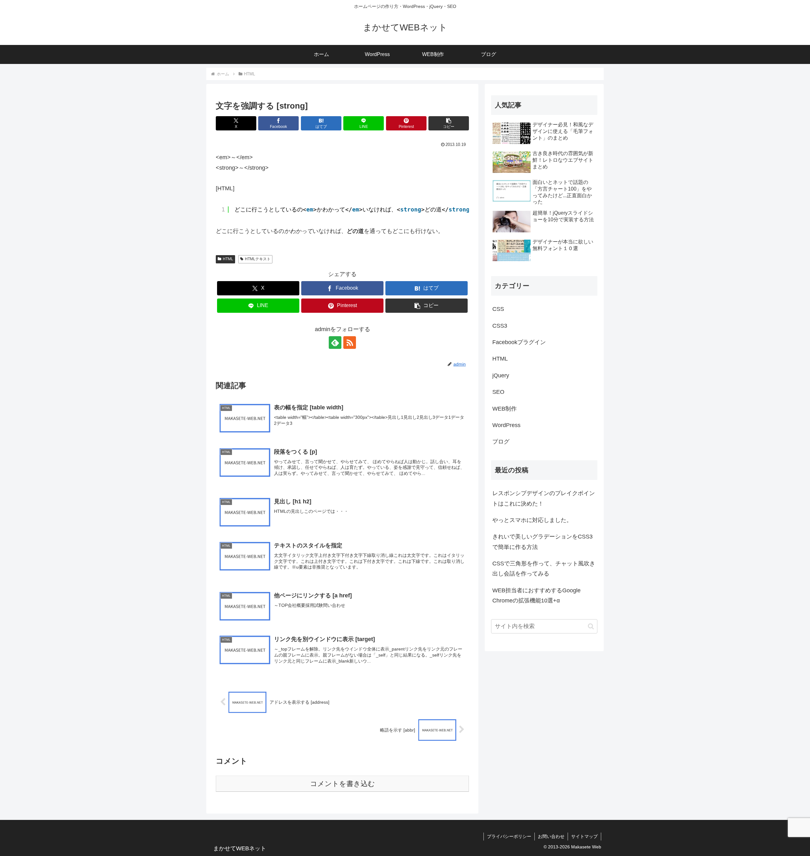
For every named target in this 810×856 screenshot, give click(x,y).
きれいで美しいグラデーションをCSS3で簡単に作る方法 (542, 541)
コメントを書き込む (342, 784)
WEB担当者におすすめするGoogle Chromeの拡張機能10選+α (536, 595)
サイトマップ (584, 836)
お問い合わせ (551, 836)
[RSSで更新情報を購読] (349, 342)
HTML (228, 259)
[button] (448, 123)
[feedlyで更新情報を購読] (335, 342)
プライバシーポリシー (509, 836)
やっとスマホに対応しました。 (532, 520)
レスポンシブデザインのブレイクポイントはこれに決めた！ (543, 498)
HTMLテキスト (258, 259)
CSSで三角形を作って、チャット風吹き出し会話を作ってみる (543, 568)
